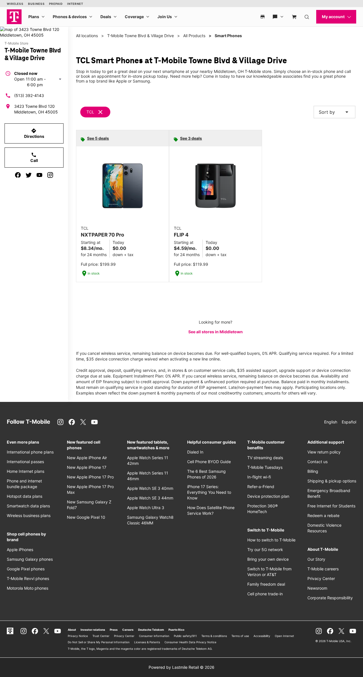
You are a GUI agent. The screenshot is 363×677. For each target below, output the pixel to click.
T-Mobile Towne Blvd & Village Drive (140, 35)
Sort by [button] (334, 112)
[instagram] (50, 175)
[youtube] (39, 175)
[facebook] (17, 175)
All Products (194, 35)
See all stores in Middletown (215, 331)
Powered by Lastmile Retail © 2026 (181, 667)
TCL (90, 111)
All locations (87, 35)
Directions (34, 133)
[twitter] (28, 175)
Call (34, 157)
